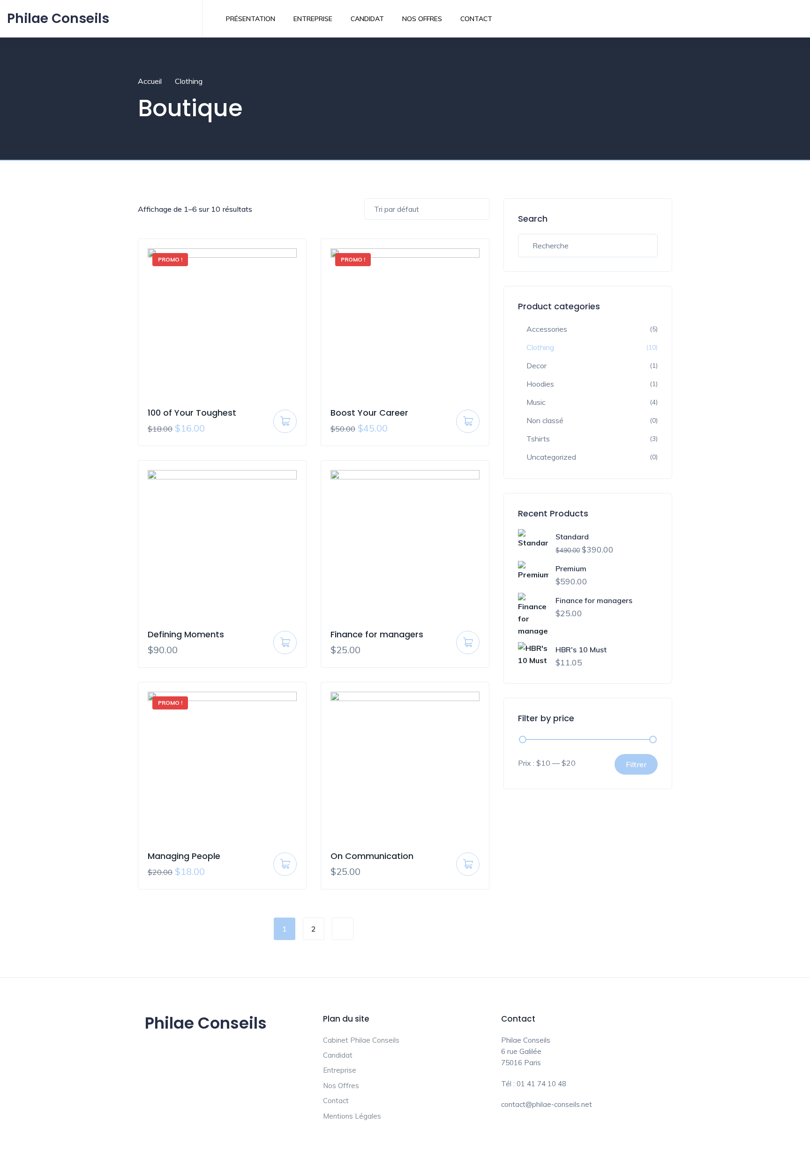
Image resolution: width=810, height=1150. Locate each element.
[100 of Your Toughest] (222, 322)
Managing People (184, 856)
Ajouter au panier (285, 425)
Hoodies (540, 383)
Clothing (540, 347)
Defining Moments (186, 634)
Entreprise (312, 19)
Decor (536, 365)
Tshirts (538, 438)
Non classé (544, 420)
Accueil (150, 81)
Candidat (367, 19)
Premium (570, 568)
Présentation (250, 19)
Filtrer (636, 764)
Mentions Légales (352, 1116)
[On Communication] (405, 766)
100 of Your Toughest (192, 412)
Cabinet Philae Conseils (361, 1040)
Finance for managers (376, 634)
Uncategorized (551, 457)
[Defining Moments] (222, 544)
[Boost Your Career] (405, 322)
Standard (572, 536)
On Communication (371, 856)
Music (536, 402)
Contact (476, 19)
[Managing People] (222, 766)
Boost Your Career (369, 412)
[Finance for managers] (405, 544)
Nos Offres (422, 19)
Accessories (546, 329)
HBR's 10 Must (581, 649)
